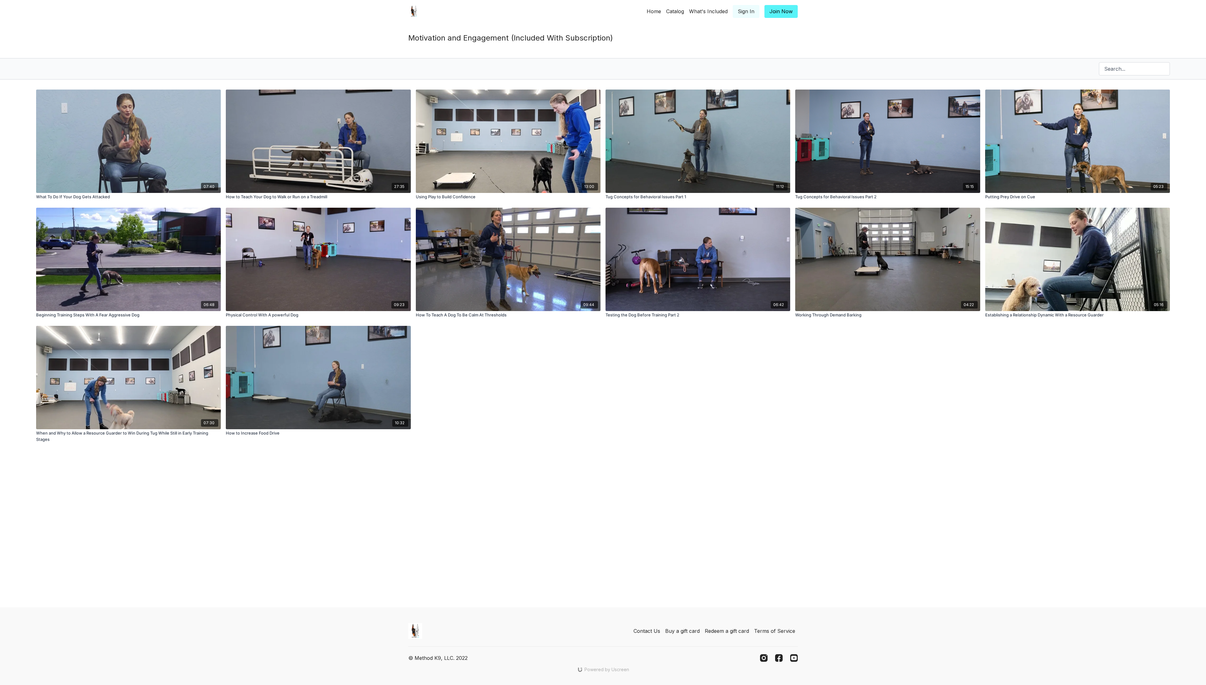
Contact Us (646, 631)
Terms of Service (774, 631)
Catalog (675, 11)
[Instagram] (764, 658)
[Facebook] (779, 658)
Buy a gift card (682, 631)
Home (654, 11)
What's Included (708, 11)
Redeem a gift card (727, 631)
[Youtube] (794, 658)
